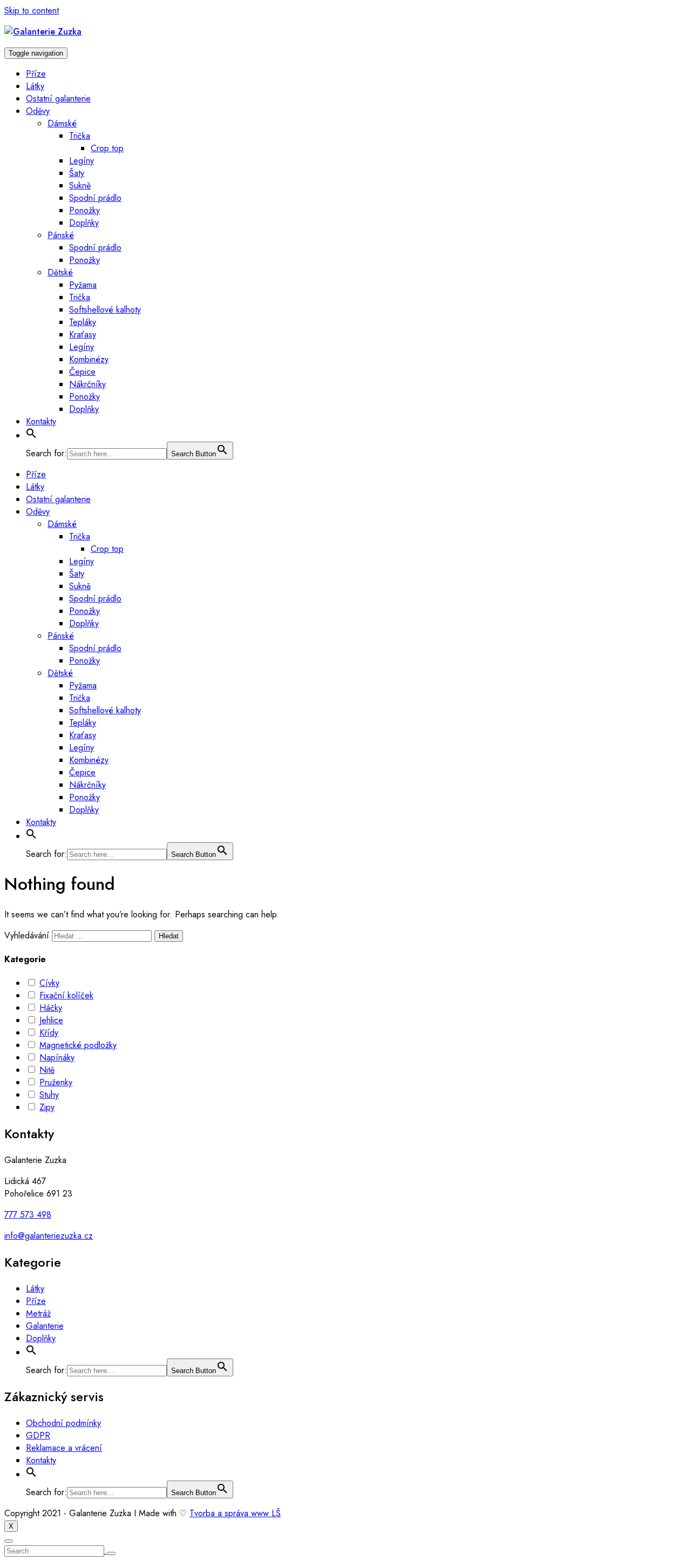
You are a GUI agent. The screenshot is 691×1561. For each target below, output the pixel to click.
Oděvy (38, 111)
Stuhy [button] (49, 1095)
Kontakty (41, 421)
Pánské (61, 235)
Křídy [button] (48, 1032)
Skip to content (31, 10)
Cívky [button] (49, 983)
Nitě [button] (47, 1070)
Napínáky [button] (56, 1057)
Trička (79, 136)
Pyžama (83, 285)
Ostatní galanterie (58, 98)
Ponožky (84, 210)
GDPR (38, 1435)
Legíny (81, 160)
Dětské (60, 272)
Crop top (107, 148)
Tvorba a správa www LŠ (235, 1513)
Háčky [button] (50, 1008)
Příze (36, 73)
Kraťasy (82, 334)
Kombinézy (89, 359)
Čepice (82, 372)
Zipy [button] (47, 1107)
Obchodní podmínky (63, 1423)
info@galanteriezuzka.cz (48, 1235)
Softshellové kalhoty (105, 309)
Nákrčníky (87, 384)
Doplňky (84, 223)
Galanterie (45, 1326)
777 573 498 (27, 1214)
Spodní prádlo (95, 198)
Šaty (76, 173)
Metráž (38, 1313)
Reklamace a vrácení (64, 1448)
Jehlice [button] (51, 1020)
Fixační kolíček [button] (66, 995)
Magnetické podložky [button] (78, 1045)
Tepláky (82, 322)
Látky (35, 86)
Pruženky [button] (55, 1082)
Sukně (80, 185)
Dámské (62, 123)
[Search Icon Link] (31, 435)
